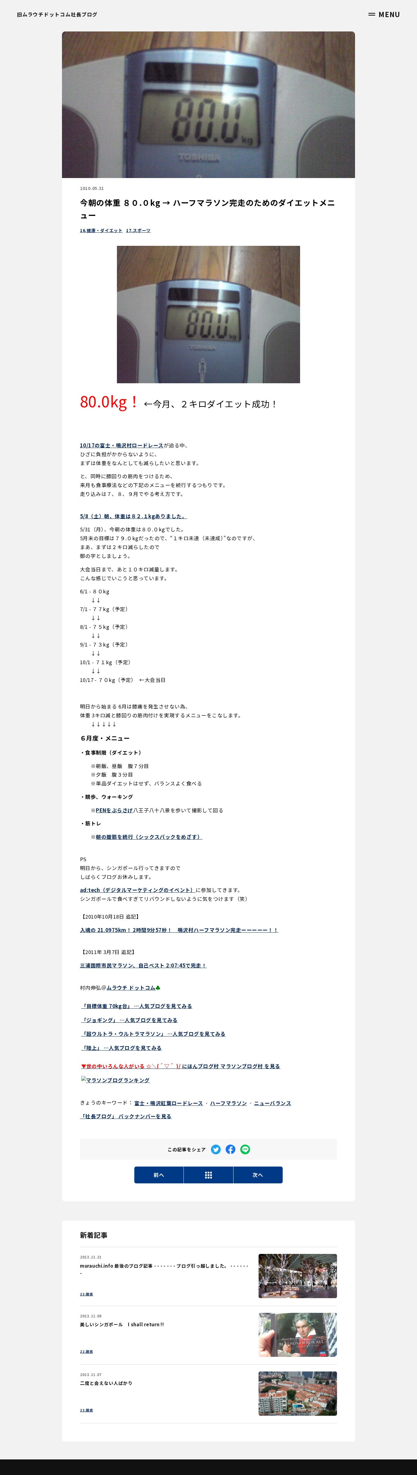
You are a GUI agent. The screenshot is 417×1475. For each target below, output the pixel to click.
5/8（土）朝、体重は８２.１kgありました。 (133, 516)
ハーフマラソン (228, 1103)
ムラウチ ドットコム (131, 987)
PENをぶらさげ (114, 810)
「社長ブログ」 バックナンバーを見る (126, 1116)
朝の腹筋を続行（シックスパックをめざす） (149, 836)
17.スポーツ (138, 230)
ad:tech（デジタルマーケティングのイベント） (138, 890)
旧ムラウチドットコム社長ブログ (57, 14)
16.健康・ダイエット (101, 230)
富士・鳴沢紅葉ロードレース (168, 1103)
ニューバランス (272, 1103)
